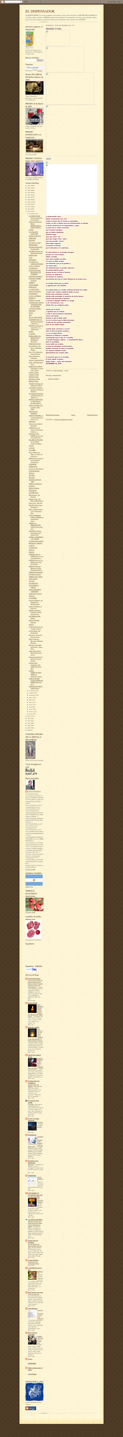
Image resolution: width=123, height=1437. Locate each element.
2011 (29, 723)
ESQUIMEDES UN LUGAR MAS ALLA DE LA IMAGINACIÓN (35, 1195)
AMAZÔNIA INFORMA (35, 1220)
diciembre (32, 213)
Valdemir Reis (32, 1175)
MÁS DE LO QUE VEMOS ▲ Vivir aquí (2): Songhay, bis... (36, 435)
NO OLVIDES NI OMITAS (34, 586)
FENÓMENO (32, 260)
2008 (29, 730)
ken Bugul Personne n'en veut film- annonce (36, 628)
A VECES (31, 448)
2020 (29, 200)
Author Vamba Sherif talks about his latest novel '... (35, 653)
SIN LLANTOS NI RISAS (40, 1200)
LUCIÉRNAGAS (33, 493)
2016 (29, 209)
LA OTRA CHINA (34, 289)
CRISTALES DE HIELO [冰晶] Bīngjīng (35, 687)
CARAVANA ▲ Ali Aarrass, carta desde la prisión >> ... (36, 429)
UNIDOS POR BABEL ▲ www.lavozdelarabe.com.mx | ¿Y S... (36, 417)
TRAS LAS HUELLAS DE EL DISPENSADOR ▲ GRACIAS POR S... (35, 224)
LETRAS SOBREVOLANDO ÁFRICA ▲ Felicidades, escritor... (36, 673)
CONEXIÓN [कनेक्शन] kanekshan (35, 279)
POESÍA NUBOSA (34, 488)
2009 (29, 728)
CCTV (48, 159)
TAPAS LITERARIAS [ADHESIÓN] (35, 590)
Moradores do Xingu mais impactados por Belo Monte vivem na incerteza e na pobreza (35, 1224)
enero (31, 714)
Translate (39, 70)
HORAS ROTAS (33, 1003)
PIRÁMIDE (32, 311)
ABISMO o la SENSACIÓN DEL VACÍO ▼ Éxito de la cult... (36, 526)
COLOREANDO (33, 583)
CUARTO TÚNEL (34, 375)
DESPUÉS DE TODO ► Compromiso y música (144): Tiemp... (36, 368)
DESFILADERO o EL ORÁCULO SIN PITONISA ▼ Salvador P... (35, 339)
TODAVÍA (32, 596)
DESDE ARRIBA (33, 285)
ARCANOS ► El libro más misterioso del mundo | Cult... (35, 533)
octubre (31, 693)
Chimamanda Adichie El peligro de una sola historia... (35, 659)
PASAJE (31, 230)
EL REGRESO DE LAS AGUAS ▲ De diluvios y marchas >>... (36, 321)
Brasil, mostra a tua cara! (35, 1292)
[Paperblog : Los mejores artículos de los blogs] (31, 971)
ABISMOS (32, 283)
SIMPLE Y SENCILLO (35, 484)
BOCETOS (32, 486)
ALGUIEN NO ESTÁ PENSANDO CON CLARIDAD (35, 272)
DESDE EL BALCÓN (35, 236)
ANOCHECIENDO (34, 471)
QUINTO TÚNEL (34, 372)
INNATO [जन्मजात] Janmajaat (34, 621)
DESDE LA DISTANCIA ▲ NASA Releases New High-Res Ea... (36, 401)
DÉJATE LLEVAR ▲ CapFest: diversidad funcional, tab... (35, 612)
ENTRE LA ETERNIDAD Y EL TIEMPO (36, 538)
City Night (40, 1122)
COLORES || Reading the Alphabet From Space (36, 252)
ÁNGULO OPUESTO (35, 291)
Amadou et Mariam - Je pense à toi (35, 607)
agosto (31, 697)
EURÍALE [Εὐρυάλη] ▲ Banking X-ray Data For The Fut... (36, 562)
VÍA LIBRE (32, 450)
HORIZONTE (33, 287)
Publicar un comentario (53, 379)
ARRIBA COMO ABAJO (35, 577)
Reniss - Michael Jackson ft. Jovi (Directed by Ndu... (36, 511)
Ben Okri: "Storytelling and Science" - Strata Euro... (35, 647)
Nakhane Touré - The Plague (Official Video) (36, 500)
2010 (29, 725)
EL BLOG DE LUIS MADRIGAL (33, 1082)
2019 (29, 202)
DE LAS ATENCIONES (35, 317)
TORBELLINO (33, 466)
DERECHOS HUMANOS (36, 572)
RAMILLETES (33, 255)
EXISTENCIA (33, 490)
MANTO (31, 624)
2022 (29, 195)
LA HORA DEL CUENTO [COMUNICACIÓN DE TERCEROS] (36, 304)
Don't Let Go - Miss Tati (35, 503)
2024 (29, 190)
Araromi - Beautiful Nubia (36, 360)
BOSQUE (31, 552)
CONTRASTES (33, 548)
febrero (31, 711)
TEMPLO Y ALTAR (34, 300)
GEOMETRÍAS (33, 294)
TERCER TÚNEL (34, 377)
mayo (31, 704)
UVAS (30, 257)
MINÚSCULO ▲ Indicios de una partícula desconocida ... (36, 460)
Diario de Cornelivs (33, 1027)
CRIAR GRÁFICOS (40, 1178)
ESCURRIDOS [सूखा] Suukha (34, 617)
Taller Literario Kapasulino (32, 1334)
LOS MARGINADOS (34, 979)
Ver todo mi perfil (30, 869)
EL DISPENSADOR (40, 11)
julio (30, 700)
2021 (29, 197)
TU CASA (31, 581)
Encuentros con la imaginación (33, 1162)
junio (30, 702)
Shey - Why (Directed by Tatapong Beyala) (36, 353)
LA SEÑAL (32, 334)
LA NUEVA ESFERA (35, 308)
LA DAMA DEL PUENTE (36, 541)
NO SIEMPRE (33, 598)
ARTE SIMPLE (33, 579)
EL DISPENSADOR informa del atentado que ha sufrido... (35, 218)
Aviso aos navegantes (33, 1294)
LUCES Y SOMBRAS (35, 296)
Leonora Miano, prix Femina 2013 (34, 632)
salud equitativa (34, 791)
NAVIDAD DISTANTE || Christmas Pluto (36, 248)
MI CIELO (32, 475)
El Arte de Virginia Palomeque (33, 1120)
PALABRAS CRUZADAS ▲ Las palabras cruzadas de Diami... (36, 441)
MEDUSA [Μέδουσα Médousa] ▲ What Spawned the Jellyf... (35, 568)
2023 (29, 192)
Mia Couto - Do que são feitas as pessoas (35, 636)
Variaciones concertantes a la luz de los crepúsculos (40, 1314)
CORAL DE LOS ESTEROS (33, 1242)
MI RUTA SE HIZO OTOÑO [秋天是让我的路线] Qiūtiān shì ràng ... (36, 681)
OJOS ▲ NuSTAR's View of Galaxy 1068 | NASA (36, 407)
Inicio (73, 415)
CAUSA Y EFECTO (34, 266)
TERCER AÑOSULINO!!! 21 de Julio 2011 (40, 1340)
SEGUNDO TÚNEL (34, 379)
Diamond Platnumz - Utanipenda (34, 357)
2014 (29, 716)
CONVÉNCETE (33, 268)
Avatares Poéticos (33, 1260)
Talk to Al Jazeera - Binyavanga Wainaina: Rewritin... (36, 641)
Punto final (31, 1164)
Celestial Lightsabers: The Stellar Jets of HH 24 (36, 384)
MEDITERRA (32, 1363)
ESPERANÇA (40, 1272)
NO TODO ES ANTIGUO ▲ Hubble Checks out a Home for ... (36, 395)
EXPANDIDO (33, 464)
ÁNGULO (31, 550)
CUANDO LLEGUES (35, 574)
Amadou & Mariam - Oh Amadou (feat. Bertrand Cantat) (36, 602)
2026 (29, 186)
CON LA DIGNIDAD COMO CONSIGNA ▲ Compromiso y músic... (36, 518)
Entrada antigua (92, 415)
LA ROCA (31, 545)
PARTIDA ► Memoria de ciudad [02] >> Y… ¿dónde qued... (36, 327)
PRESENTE (32, 421)
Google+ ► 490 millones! (36, 469)
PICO (30, 315)
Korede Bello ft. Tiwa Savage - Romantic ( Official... (35, 348)
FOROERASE (32, 1135)
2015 (29, 211)
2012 (29, 721)
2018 (29, 204)
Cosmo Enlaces (32, 1374)
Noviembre (31, 1104)
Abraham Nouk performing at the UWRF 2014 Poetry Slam (35, 665)
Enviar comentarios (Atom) (63, 419)
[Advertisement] (64, 397)
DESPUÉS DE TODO (35, 344)
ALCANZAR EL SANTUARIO (33, 233)
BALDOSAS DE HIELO (35, 276)
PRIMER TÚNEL (34, 381)
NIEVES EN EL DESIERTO (33, 412)
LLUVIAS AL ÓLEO (35, 243)
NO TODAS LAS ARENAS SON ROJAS (36, 263)
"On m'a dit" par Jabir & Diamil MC (35, 425)
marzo (31, 709)
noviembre (32, 690)
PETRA (31, 313)
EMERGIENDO (33, 245)
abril (30, 707)
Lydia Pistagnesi (32, 1309)
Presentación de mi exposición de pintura (33, 1262)
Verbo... (30, 1359)
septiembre (32, 695)
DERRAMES (32, 238)
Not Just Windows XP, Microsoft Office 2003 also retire (35, 1245)
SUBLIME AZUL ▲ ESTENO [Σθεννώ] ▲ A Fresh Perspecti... (36, 556)
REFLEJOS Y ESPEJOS (35, 543)
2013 (29, 718)
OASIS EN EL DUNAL (35, 594)
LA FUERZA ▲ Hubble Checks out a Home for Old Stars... (36, 389)
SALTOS (31, 446)
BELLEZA (32, 477)
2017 (29, 206)
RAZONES (32, 240)
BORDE (31, 331)
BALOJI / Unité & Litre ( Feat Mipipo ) (36, 506)
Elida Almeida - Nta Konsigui (34, 496)
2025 (29, 188)
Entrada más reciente (52, 415)
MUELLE (31, 473)
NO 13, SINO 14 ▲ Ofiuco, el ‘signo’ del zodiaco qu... (35, 454)
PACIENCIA (32, 298)
